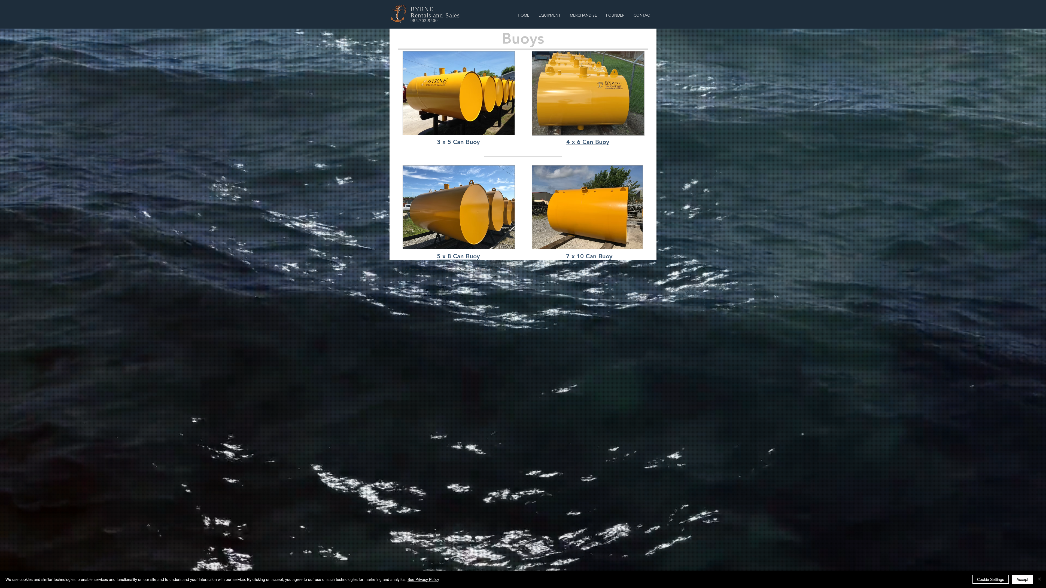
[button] (549, 15)
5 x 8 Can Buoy (458, 256)
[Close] (1039, 579)
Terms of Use (504, 269)
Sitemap (481, 269)
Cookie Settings (990, 579)
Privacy (464, 269)
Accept (1022, 579)
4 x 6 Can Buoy (587, 142)
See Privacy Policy (423, 579)
